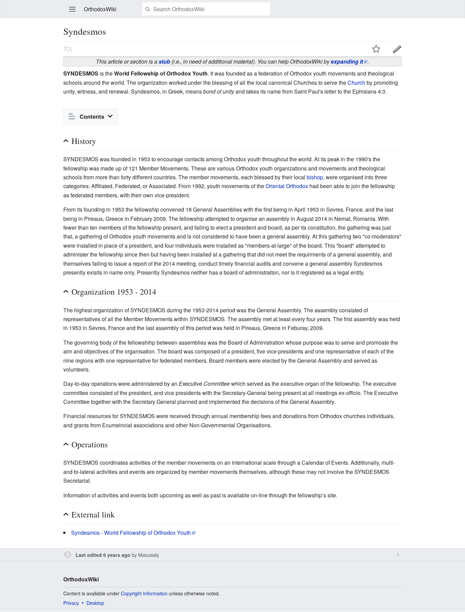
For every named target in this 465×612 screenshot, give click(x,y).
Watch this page (376, 49)
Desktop (95, 602)
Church (356, 82)
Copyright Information (144, 593)
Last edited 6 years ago (103, 554)
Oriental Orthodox (287, 186)
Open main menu (72, 9)
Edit (397, 49)
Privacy (71, 602)
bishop (315, 177)
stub (164, 61)
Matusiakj (148, 554)
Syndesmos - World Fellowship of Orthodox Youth (131, 532)
